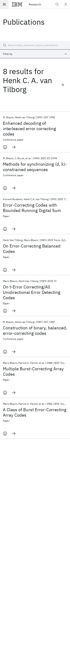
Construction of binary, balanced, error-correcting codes (35, 330)
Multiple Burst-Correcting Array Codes (33, 371)
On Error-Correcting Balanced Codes (31, 248)
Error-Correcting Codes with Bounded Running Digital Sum (32, 207)
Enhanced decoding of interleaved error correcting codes (29, 128)
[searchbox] (35, 45)
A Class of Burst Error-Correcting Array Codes (34, 412)
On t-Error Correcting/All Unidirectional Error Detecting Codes (31, 292)
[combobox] (35, 54)
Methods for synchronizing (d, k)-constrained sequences (35, 166)
